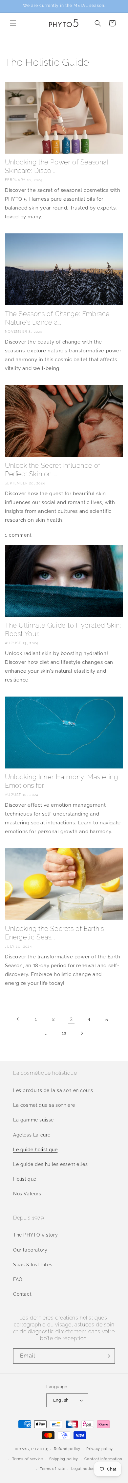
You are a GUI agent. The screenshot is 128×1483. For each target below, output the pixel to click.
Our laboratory (30, 1250)
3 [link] (71, 1019)
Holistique (24, 1179)
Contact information (103, 1459)
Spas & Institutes (32, 1264)
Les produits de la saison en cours (53, 1090)
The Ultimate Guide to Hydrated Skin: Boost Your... (63, 629)
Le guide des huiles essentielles (50, 1164)
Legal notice (82, 1469)
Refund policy (67, 1449)
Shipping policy (63, 1459)
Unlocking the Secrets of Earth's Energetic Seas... (54, 933)
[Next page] (82, 1033)
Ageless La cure (32, 1135)
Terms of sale (52, 1469)
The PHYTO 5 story (35, 1235)
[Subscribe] (107, 1356)
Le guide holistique (35, 1149)
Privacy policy (99, 1449)
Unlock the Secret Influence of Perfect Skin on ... (52, 470)
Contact (22, 1294)
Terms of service (27, 1459)
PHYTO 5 (39, 1449)
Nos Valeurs (27, 1193)
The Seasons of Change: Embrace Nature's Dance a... (57, 318)
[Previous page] (18, 1019)
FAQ (17, 1279)
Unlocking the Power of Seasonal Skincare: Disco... (56, 166)
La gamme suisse (33, 1119)
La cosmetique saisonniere (44, 1105)
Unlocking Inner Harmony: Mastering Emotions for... (61, 781)
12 (64, 1033)
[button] (13, 23)
